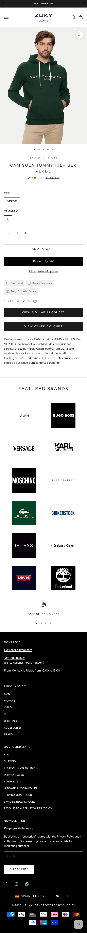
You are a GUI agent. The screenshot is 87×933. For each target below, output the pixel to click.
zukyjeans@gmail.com (18, 650)
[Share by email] (35, 301)
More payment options (43, 271)
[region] (43, 609)
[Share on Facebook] (18, 301)
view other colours (43, 326)
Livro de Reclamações (19, 801)
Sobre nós (11, 781)
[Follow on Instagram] (17, 884)
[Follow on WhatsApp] (27, 884)
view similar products (43, 312)
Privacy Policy (14, 774)
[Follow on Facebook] (6, 884)
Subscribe (19, 869)
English (61, 896)
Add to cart (43, 248)
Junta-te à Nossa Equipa (20, 788)
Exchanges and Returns (21, 767)
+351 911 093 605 (14, 658)
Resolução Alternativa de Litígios (28, 808)
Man (7, 693)
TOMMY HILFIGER (44, 158)
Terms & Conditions (18, 794)
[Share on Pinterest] (29, 301)
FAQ (6, 754)
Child (8, 707)
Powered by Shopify (59, 905)
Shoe (7, 714)
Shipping (10, 761)
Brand (8, 734)
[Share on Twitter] (23, 301)
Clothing (10, 721)
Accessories (12, 727)
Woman (9, 700)
